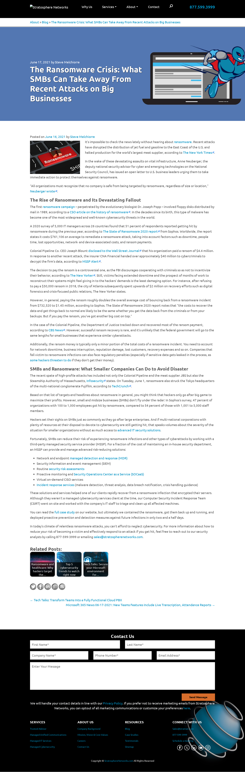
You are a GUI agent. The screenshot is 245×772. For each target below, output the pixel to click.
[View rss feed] (62, 586)
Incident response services (55, 485)
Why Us (87, 7)
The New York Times (197, 152)
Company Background (89, 728)
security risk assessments (66, 469)
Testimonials (131, 740)
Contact (154, 7)
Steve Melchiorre (67, 62)
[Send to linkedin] (47, 586)
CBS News (55, 330)
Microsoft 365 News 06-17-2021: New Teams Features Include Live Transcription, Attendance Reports (140, 605)
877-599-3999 (179, 734)
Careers (82, 740)
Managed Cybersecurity (42, 746)
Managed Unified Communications (48, 734)
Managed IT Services (40, 740)
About (34, 22)
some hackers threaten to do (50, 360)
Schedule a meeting (182, 740)
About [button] (131, 7)
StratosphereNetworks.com (118, 760)
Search (171, 6)
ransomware (183, 142)
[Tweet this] (33, 586)
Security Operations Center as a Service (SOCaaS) (109, 474)
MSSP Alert (90, 261)
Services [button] (108, 7)
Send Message (198, 697)
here (186, 708)
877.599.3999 (202, 7)
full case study (64, 512)
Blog (45, 22)
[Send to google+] (55, 586)
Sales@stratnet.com (183, 728)
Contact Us (83, 746)
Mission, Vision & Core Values (93, 734)
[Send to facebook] (40, 586)
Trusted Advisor (38, 728)
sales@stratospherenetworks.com (118, 537)
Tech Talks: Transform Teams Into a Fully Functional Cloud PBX (76, 600)
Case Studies (131, 734)
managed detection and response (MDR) (99, 458)
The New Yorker (81, 275)
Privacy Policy (112, 703)
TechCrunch (120, 386)
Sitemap (129, 746)
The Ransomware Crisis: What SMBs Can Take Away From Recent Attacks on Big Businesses (115, 22)
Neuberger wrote (42, 191)
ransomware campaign (59, 207)
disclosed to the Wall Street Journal (113, 251)
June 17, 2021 (40, 62)
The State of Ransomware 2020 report (130, 231)
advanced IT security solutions (139, 430)
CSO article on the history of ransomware (99, 212)
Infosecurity (95, 381)
